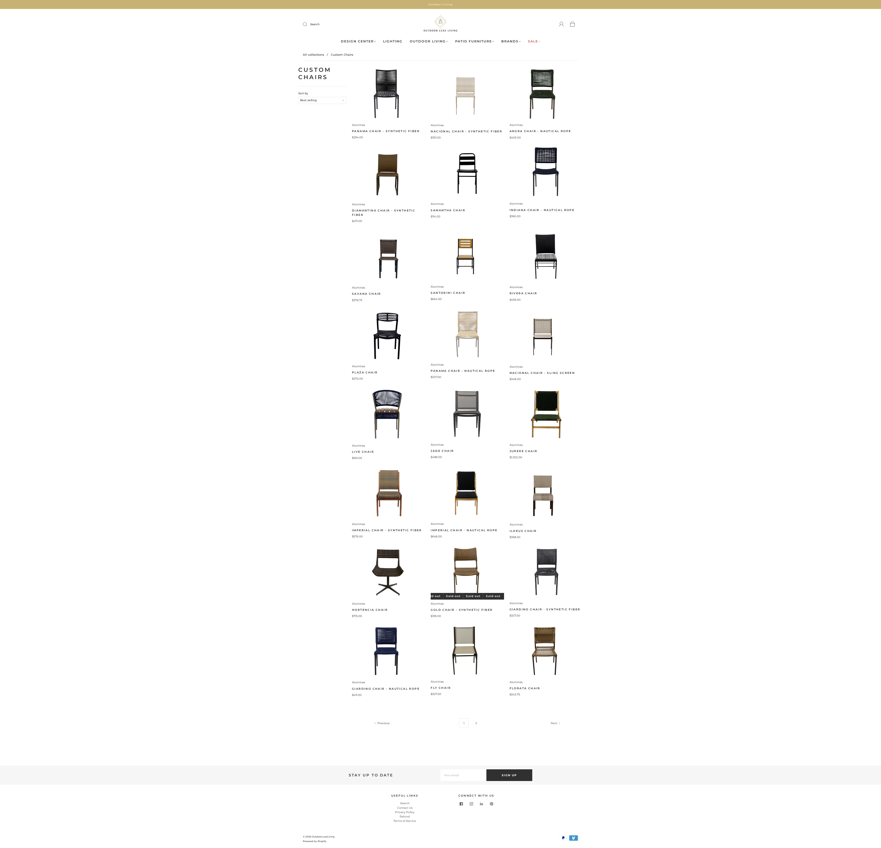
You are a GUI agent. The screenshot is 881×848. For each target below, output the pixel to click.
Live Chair (363, 451)
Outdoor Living (428, 41)
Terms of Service (404, 821)
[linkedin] (481, 804)
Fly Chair (441, 688)
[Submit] (308, 24)
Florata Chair (525, 688)
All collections (313, 54)
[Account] (561, 24)
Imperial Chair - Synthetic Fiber (387, 530)
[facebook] (461, 804)
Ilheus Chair (523, 531)
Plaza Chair (365, 372)
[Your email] (463, 775)
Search (315, 24)
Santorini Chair (448, 293)
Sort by (303, 93)
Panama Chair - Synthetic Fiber (386, 131)
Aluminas (358, 125)
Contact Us (405, 807)
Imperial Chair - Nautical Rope (464, 530)
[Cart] (572, 24)
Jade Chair (442, 451)
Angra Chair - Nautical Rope (540, 131)
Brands (510, 41)
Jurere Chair (524, 451)
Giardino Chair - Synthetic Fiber (545, 609)
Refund (405, 816)
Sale (533, 41)
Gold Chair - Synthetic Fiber (462, 610)
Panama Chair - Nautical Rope (463, 371)
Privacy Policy (405, 812)
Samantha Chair (448, 210)
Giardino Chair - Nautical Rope (386, 688)
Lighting (392, 41)
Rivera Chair (523, 293)
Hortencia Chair (370, 610)
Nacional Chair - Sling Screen (542, 373)
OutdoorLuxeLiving (323, 836)
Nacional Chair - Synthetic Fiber (466, 131)
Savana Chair (366, 293)
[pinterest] (491, 804)
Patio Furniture (473, 41)
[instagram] (471, 804)
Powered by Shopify (314, 841)
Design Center (357, 41)
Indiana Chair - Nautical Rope (542, 210)
